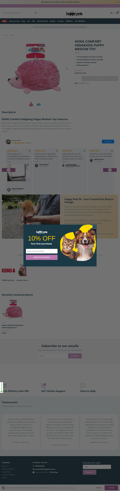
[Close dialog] (94, 227)
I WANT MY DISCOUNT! (41, 257)
